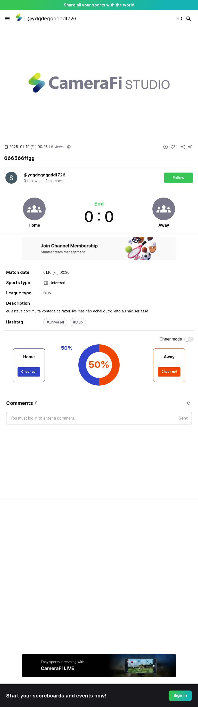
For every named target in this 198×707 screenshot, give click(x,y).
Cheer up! (29, 371)
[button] (55, 322)
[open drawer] (7, 18)
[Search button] (189, 18)
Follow (178, 177)
